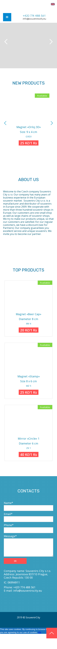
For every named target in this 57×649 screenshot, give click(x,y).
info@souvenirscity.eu (34, 18)
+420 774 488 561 (34, 15)
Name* (8, 502)
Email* (8, 513)
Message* (10, 536)
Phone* (9, 525)
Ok (39, 632)
